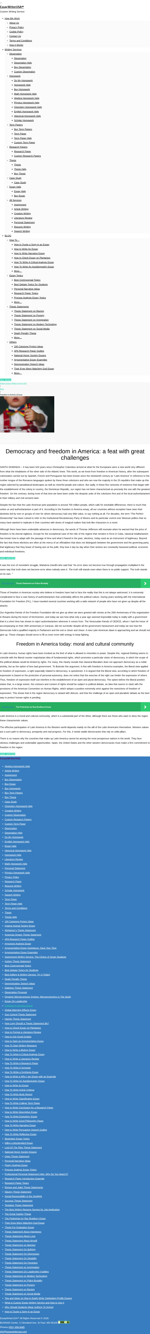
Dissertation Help (23, 62)
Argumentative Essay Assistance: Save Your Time (30, 948)
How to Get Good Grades (18, 1036)
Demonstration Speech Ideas (29, 364)
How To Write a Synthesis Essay (21, 1072)
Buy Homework (22, 89)
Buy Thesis (20, 173)
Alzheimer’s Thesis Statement (20, 930)
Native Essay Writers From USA (13, 383)
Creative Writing (22, 213)
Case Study (15, 178)
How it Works (16, 45)
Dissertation (15, 54)
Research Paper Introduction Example (24, 1178)
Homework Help (22, 85)
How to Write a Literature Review (22, 1059)
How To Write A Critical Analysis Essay (34, 262)
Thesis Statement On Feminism (21, 1263)
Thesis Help (20, 169)
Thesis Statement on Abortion (20, 1245)
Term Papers (16, 125)
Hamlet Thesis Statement (18, 1019)
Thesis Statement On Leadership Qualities (27, 1271)
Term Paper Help (23, 138)
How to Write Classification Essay (22, 1098)
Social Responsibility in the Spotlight (23, 1196)
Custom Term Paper (24, 142)
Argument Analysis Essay (18, 943)
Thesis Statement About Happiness (23, 1231)
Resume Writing (22, 227)
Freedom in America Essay (19, 1005)
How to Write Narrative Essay (29, 253)
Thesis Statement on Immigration (31, 320)
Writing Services (13, 49)
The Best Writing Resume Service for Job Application (32, 1209)
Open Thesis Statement (17, 1156)
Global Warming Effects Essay (20, 1010)
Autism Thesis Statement (18, 961)
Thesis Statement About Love (20, 1236)
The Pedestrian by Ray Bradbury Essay (25, 1218)
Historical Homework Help (27, 116)
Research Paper (22, 151)
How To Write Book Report (18, 1094)
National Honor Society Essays (30, 355)
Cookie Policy (16, 31)
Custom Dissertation (24, 71)
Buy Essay (19, 195)
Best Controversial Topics (27, 280)
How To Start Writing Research (21, 1045)
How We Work (12, 18)
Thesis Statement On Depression (22, 1254)
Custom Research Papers (27, 156)
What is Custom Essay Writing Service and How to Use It (34, 1302)
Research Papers (18, 147)
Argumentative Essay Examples (30, 359)
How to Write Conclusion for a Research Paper (29, 1107)
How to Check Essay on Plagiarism (32, 258)
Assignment (20, 204)
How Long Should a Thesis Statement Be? (27, 1023)
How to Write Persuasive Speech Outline (26, 1129)
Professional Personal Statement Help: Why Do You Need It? (36, 1174)
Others (13, 342)
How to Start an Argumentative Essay (24, 1041)
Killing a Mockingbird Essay (19, 1143)
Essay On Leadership (16, 1001)
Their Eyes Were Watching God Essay (34, 368)
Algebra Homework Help (26, 98)
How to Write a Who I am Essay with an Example (30, 1076)
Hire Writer (5, 380)
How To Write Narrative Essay (20, 1125)
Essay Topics (16, 275)
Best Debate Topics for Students (31, 284)
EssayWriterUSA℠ (12, 7)
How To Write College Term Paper (22, 1103)
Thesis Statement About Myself (21, 1240)
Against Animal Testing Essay (20, 926)
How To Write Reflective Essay (21, 1134)
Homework (15, 76)
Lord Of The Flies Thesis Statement (23, 1147)
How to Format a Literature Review (23, 1032)
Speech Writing (22, 231)
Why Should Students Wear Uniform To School (29, 1307)
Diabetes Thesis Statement (19, 988)
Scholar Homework (24, 120)
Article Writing (21, 209)
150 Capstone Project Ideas (28, 346)
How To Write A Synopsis (18, 1067)
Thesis (12, 160)
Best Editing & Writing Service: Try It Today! (27, 974)
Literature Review (23, 218)
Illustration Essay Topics (17, 1138)
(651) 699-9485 (17, 1327)
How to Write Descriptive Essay (21, 1112)
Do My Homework (23, 80)
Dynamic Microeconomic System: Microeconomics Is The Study (38, 996)
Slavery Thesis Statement (18, 1192)
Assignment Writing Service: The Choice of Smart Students (35, 957)
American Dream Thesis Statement (23, 934)
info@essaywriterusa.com (13, 1331)
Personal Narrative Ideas (27, 289)
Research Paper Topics (26, 293)
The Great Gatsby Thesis (18, 1214)
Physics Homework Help (26, 102)
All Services (15, 200)
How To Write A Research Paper (21, 1063)
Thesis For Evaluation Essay (19, 1227)
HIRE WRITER (7, 558)
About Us (14, 23)
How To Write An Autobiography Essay (34, 266)
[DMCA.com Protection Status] (64, 1322)
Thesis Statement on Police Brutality (23, 1280)
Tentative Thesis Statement (19, 1205)
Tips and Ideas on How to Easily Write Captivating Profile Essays (38, 1298)
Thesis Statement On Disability (21, 1258)
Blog (2, 389)
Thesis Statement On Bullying (20, 1249)
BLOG (8, 235)
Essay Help (15, 187)
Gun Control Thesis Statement (20, 1014)
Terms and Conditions (20, 40)
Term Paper (20, 133)
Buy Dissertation (22, 67)
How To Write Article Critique (19, 1090)
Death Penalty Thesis (25, 333)
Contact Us (15, 36)
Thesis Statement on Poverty (29, 315)
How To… (14, 240)
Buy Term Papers (23, 129)
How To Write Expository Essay (21, 1116)
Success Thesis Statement (18, 1200)
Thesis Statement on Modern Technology (35, 324)
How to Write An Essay (26, 249)
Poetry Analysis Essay (16, 1165)
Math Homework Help (25, 94)
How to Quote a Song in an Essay (31, 244)
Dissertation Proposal (16, 992)
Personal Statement (24, 222)
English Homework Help (26, 111)
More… (18, 271)
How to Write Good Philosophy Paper (24, 1121)
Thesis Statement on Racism (29, 311)
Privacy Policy (16, 27)
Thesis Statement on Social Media (32, 328)
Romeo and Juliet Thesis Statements (24, 1187)
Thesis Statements (19, 306)
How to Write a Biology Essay (20, 1050)
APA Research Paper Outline (29, 351)
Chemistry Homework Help (28, 107)
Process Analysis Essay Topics (30, 297)
